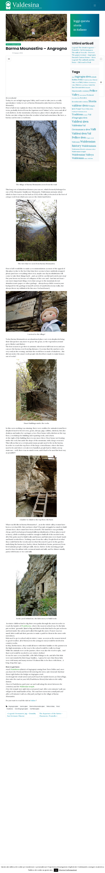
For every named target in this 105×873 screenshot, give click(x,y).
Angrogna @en (13, 706)
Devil (77, 82)
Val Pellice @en (34, 709)
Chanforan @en (88, 80)
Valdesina (77, 125)
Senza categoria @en (13, 44)
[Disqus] (36, 745)
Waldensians (89, 145)
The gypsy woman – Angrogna (84, 55)
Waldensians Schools (78, 149)
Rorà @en (83, 98)
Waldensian (76, 142)
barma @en (24, 706)
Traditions (10, 709)
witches (90, 158)
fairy (81, 82)
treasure (85, 115)
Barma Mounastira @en (37, 706)
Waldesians (78, 158)
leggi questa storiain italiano (82, 25)
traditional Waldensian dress (79, 111)
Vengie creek (90, 138)
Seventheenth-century (80, 102)
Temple (78, 109)
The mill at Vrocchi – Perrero (83, 52)
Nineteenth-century (80, 91)
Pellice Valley (51, 706)
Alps (73, 77)
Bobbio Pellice (78, 80)
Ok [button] (56, 870)
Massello (88, 87)
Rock (58, 706)
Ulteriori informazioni (68, 870)
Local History (84, 85)
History (78, 85)
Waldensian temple (79, 152)
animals (93, 77)
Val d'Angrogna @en (21, 709)
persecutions (83, 95)
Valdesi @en (80, 121)
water (85, 158)
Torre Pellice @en (87, 109)
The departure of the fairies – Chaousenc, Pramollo (51, 714)
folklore (85, 82)
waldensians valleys (90, 149)
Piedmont (90, 95)
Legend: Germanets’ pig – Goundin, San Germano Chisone (21, 714)
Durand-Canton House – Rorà (83, 57)
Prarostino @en (76, 98)
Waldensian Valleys (83, 154)
